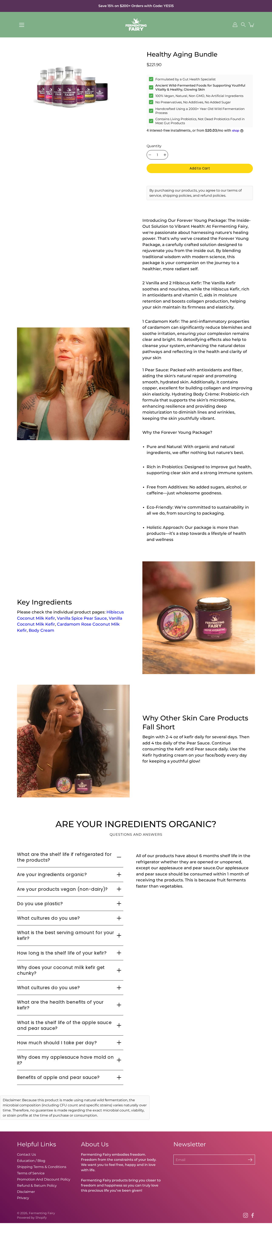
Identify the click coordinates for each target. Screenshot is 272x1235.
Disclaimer (26, 1191)
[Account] (235, 24)
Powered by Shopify (32, 1217)
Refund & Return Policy (37, 1185)
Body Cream (41, 630)
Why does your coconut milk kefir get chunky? (61, 970)
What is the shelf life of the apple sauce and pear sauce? (64, 1025)
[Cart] (251, 24)
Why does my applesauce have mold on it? (65, 1060)
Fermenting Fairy (42, 1213)
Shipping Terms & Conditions (41, 1167)
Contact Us (26, 1154)
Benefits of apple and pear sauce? (58, 1077)
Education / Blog (31, 1160)
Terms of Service (31, 1173)
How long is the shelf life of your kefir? (61, 953)
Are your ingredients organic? (52, 874)
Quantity (154, 146)
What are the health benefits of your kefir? (60, 1005)
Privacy (23, 1198)
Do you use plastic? (40, 904)
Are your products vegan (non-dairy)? (62, 889)
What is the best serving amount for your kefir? (65, 935)
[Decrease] (150, 154)
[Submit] (250, 1159)
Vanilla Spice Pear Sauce (82, 618)
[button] (243, 24)
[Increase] (165, 154)
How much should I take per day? (57, 1043)
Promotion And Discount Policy (43, 1179)
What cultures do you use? (48, 918)
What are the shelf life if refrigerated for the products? (64, 857)
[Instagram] (245, 1215)
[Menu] (21, 24)
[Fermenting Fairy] (136, 24)
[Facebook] (252, 1215)
